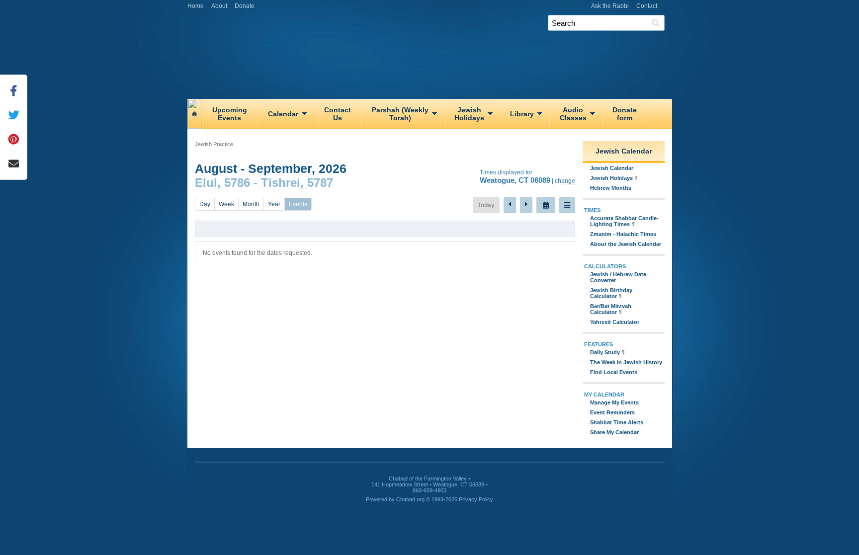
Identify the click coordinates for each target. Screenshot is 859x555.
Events (298, 204)
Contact (646, 5)
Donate (245, 5)
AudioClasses (573, 114)
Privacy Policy (476, 499)
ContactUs (337, 114)
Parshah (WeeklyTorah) (400, 114)
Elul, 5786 (222, 182)
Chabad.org (410, 499)
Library (522, 114)
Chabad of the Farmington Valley (433, 37)
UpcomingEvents (229, 114)
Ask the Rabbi (610, 5)
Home (195, 5)
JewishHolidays (469, 114)
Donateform (624, 114)
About (219, 5)
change (565, 180)
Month (251, 204)
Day (204, 204)
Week (226, 204)
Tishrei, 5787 (297, 182)
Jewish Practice (214, 144)
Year (274, 204)
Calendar (283, 114)
